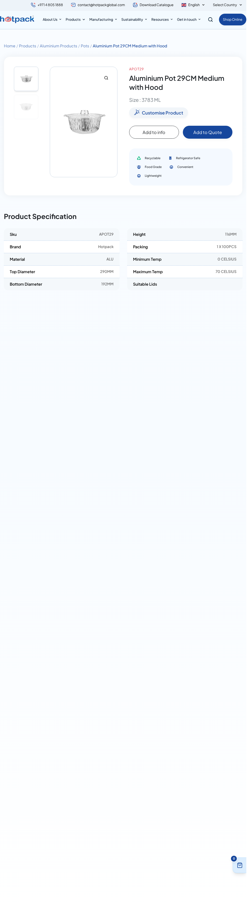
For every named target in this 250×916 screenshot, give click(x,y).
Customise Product (162, 112)
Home (9, 45)
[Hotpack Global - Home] (17, 19)
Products (73, 19)
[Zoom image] (106, 78)
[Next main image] (111, 122)
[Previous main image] (56, 122)
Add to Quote (207, 132)
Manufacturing (101, 19)
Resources (160, 19)
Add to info (154, 132)
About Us (50, 19)
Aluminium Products (58, 45)
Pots (85, 45)
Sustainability (132, 19)
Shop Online (232, 19)
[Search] (210, 19)
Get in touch (187, 19)
